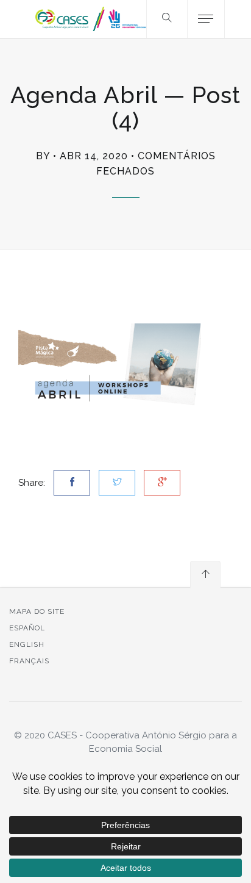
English (26, 644)
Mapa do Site (37, 611)
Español (27, 628)
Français (29, 661)
